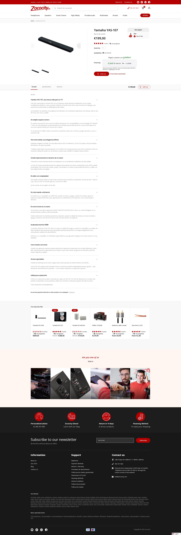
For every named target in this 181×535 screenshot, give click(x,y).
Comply (53, 499)
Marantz (95, 501)
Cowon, (41, 499)
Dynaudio (87, 499)
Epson (119, 499)
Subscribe (143, 440)
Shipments (74, 461)
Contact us (72, 292)
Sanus (79, 504)
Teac (128, 504)
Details (34, 87)
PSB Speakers (121, 503)
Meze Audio (125, 501)
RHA (144, 503)
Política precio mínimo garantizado (82, 472)
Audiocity (60, 497)
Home (32, 21)
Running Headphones (70, 516)
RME (147, 503)
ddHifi (92, 499)
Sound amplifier (46, 516)
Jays (57, 501)
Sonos (91, 504)
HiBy (40, 501)
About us (33, 461)
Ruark (36, 504)
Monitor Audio (41, 503)
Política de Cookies (77, 487)
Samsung (41, 504)
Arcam (42, 497)
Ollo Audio (86, 503)
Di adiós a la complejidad (39, 176)
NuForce (79, 503)
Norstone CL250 (137, 325)
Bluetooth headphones (113, 516)
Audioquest (72, 497)
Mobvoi (136, 501)
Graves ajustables (37, 259)
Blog (32, 466)
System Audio (117, 504)
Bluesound (112, 497)
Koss (73, 501)
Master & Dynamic (109, 501)
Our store (34, 463)
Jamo (62, 501)
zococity (147, 529)
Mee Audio (118, 501)
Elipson (110, 499)
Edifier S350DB (97, 325)
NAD (53, 503)
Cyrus (57, 499)
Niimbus (61, 503)
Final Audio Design (129, 499)
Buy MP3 (79, 516)
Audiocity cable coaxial (119, 325)
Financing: (97, 63)
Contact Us (34, 469)
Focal (136, 499)
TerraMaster (133, 504)
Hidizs (43, 501)
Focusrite (141, 499)
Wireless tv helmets (93, 516)
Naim (56, 503)
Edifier (105, 499)
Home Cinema (125, 516)
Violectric (41, 506)
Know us (90, 361)
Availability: (98, 53)
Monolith (141, 501)
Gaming (85, 516)
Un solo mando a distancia (40, 192)
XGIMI (68, 506)
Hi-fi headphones (36, 516)
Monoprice (34, 503)
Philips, (102, 503)
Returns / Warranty (77, 466)
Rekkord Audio (138, 503)
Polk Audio (113, 503)
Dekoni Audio (80, 499)
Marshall (100, 501)
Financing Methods (77, 478)
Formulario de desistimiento (80, 469)
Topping (145, 504)
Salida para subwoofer (39, 275)
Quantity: (97, 48)
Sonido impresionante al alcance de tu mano (47, 158)
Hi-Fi (32, 518)
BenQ (98, 497)
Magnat (90, 501)
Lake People (78, 501)
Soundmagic (85, 504)
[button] (98, 43)
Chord (36, 499)
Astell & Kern (48, 497)
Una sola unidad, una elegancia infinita (45, 140)
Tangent (124, 504)
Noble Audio (67, 503)
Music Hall (49, 503)
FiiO (123, 499)
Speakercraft (109, 504)
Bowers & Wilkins (91, 497)
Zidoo (77, 506)
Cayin (139, 497)
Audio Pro (66, 497)
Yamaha (72, 506)
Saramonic (53, 504)
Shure (75, 504)
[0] (143, 8)
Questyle (127, 503)
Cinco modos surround (39, 245)
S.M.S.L (71, 504)
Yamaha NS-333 (58, 325)
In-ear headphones (57, 516)
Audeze (55, 497)
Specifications (46, 87)
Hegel (36, 501)
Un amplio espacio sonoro (40, 120)
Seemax (59, 504)
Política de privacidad (78, 484)
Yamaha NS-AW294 (78, 325)
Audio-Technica (81, 497)
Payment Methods (77, 463)
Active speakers (134, 516)
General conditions (77, 481)
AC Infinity (33, 497)
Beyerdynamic (104, 497)
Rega (132, 503)
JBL (60, 501)
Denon (74, 499)
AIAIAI (38, 497)
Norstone (74, 503)
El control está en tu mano (40, 207)
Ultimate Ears (34, 506)
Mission (131, 501)
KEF (66, 501)
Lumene (85, 501)
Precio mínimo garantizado (117, 73)
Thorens (140, 504)
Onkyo (91, 503)
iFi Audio (53, 501)
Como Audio (46, 499)
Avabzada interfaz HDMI (39, 225)
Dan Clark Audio (66, 499)
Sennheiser (65, 504)
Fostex (146, 499)
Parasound (97, 503)
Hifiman (48, 501)
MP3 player (103, 516)
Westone (58, 506)
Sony (95, 504)
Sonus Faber (101, 504)
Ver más (118, 69)
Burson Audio (123, 497)
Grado (32, 501)
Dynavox (100, 499)
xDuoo (64, 506)
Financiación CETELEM (78, 475)
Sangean (46, 504)
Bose (117, 497)
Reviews (59, 87)
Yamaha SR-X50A (38, 325)
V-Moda (46, 506)
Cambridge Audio (132, 497)
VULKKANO (52, 506)
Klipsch (69, 501)
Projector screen (144, 516)
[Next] (79, 46)
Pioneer (107, 503)
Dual (95, 499)
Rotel (32, 504)
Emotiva (114, 499)
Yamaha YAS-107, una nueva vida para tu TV (47, 100)
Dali (60, 499)
